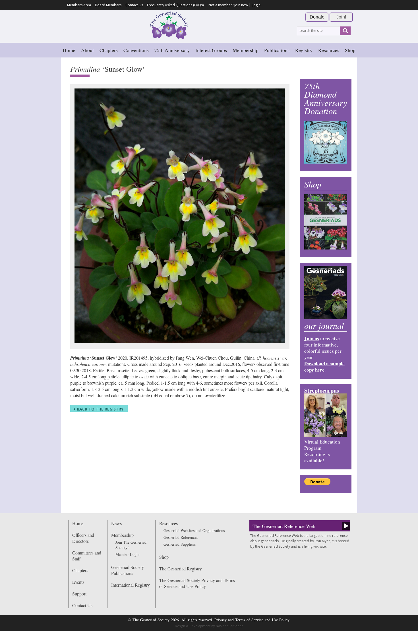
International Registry (130, 585)
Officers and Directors (83, 538)
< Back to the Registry (98, 409)
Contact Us (134, 5)
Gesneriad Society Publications (127, 570)
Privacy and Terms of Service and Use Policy (251, 619)
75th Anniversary (172, 50)
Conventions (136, 50)
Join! (341, 17)
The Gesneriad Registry (180, 569)
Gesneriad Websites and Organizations (194, 530)
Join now (241, 5)
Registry (304, 50)
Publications (276, 50)
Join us (311, 338)
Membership (245, 50)
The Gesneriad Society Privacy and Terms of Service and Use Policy (197, 583)
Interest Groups (211, 50)
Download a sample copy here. (324, 366)
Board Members (108, 5)
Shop (350, 50)
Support (79, 594)
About (87, 50)
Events (78, 582)
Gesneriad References (181, 537)
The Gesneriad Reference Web (284, 526)
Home (69, 50)
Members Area (79, 5)
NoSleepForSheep (229, 626)
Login (256, 5)
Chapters (109, 50)
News (116, 523)
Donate (317, 17)
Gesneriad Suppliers (180, 544)
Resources (328, 50)
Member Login (127, 554)
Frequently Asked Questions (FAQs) (175, 5)
